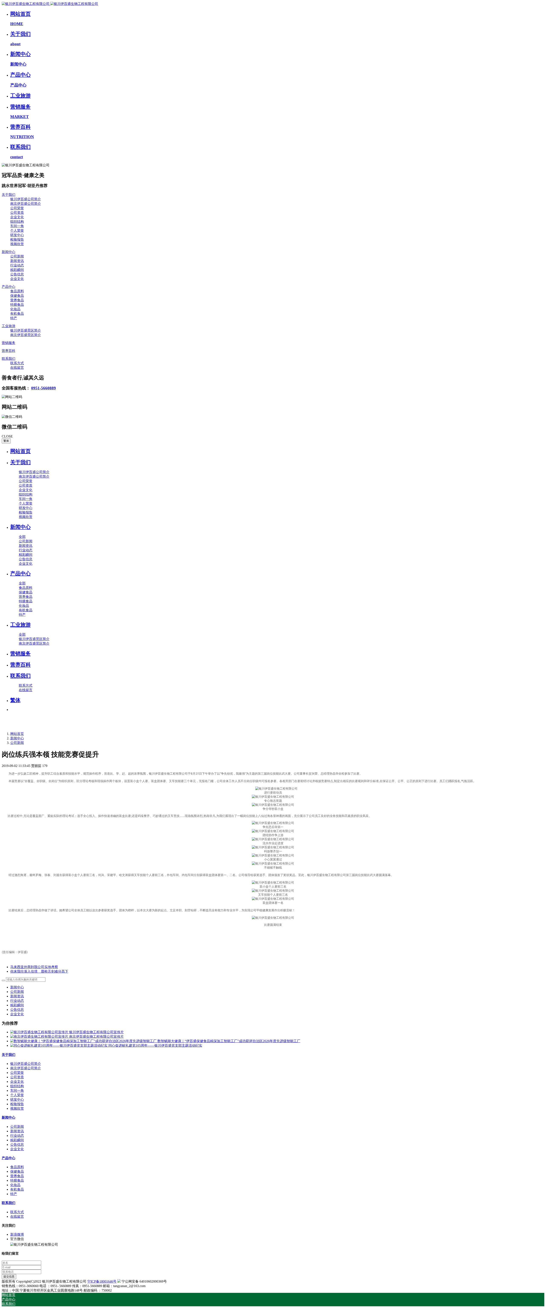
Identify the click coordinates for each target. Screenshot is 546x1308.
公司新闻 (17, 743)
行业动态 (17, 1000)
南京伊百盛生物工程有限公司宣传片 (96, 1036)
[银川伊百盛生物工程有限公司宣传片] (39, 1032)
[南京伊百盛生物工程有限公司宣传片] (39, 1036)
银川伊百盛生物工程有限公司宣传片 (96, 1032)
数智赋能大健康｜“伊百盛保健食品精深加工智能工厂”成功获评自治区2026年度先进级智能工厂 (228, 1041)
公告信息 (17, 1009)
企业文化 (17, 1014)
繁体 (6, 440)
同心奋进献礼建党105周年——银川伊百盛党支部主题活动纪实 (155, 1045)
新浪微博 (17, 1234)
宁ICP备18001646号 (101, 1281)
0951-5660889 (43, 388)
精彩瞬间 (17, 1005)
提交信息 (9, 1276)
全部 (22, 536)
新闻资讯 (17, 996)
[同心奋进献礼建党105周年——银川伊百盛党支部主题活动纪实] (59, 1045)
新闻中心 (17, 738)
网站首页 (20, 451)
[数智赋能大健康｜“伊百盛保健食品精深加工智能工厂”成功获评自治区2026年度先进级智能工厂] (83, 1041)
